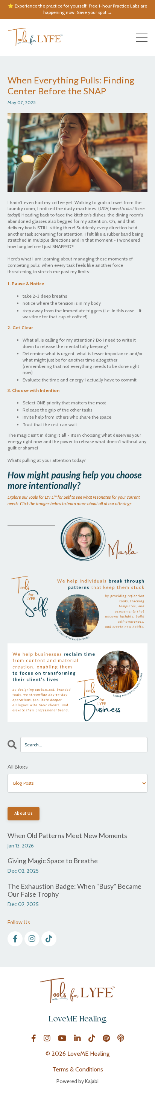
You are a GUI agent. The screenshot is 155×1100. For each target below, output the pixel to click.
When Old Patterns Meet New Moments (67, 836)
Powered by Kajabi (77, 1081)
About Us (23, 813)
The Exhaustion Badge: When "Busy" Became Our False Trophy (74, 890)
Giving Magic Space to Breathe (53, 861)
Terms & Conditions (77, 1069)
